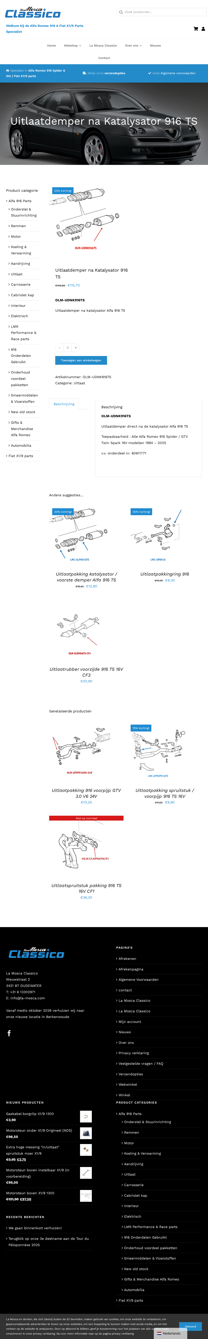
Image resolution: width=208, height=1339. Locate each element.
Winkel (124, 1095)
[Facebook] (9, 1033)
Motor (16, 236)
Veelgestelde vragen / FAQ (141, 1063)
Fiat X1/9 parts (21, 456)
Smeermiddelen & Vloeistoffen (150, 1258)
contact (125, 990)
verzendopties (114, 73)
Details (82, 537)
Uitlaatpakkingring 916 (164, 574)
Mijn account (130, 1022)
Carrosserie (20, 284)
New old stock (23, 412)
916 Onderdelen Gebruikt (21, 355)
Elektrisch (19, 316)
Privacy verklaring (134, 1053)
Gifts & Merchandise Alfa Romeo (22, 428)
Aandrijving (20, 263)
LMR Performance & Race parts (23, 332)
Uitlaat (79, 383)
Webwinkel (128, 1084)
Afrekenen (127, 959)
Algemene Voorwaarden (139, 980)
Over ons (126, 1043)
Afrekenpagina (131, 969)
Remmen (18, 226)
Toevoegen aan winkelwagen (81, 360)
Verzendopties (131, 1074)
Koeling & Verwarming (142, 1153)
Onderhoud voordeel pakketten (20, 378)
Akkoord (190, 1326)
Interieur (18, 306)
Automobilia (21, 445)
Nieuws (125, 1032)
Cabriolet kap (22, 295)
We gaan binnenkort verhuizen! (35, 1228)
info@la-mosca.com (28, 998)
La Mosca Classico (134, 1000)
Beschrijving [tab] (64, 404)
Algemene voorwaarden (177, 73)
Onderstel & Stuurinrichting (147, 1122)
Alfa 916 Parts (20, 201)
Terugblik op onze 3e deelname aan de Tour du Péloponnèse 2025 (49, 1242)
